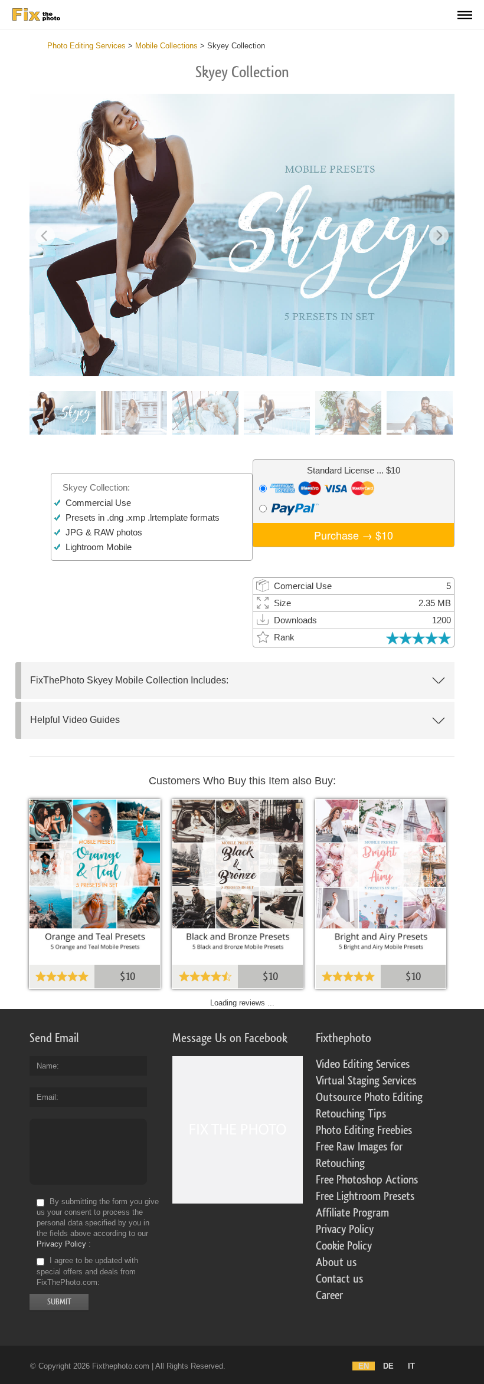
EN (363, 1366)
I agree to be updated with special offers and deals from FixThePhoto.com (87, 1272)
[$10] (95, 879)
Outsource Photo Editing (369, 1097)
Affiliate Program (352, 1213)
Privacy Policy (61, 1244)
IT (411, 1366)
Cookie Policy (344, 1246)
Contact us (339, 1279)
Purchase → (353, 535)
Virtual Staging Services (366, 1081)
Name (47, 1065)
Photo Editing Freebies (364, 1130)
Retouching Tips (351, 1114)
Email (46, 1097)
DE (388, 1366)
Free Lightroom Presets (365, 1196)
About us (336, 1262)
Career (329, 1295)
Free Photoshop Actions (367, 1180)
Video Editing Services (363, 1064)
